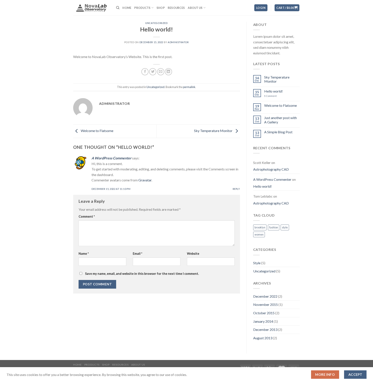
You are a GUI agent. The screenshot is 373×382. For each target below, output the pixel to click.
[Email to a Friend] (160, 71)
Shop (160, 7)
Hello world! (273, 91)
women (259, 234)
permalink (189, 87)
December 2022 (265, 296)
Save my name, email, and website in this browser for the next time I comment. (142, 273)
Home (126, 7)
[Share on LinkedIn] (168, 71)
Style (257, 263)
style (285, 227)
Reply (236, 188)
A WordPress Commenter (111, 158)
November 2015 (265, 304)
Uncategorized (156, 23)
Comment (87, 216)
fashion (273, 227)
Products (142, 7)
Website (193, 253)
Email (137, 253)
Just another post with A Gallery (280, 120)
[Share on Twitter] (152, 71)
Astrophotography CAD (271, 169)
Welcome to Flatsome (96, 131)
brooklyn (259, 227)
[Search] (117, 8)
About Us (195, 7)
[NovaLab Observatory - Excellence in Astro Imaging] (91, 7)
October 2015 (264, 313)
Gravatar (145, 180)
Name (84, 253)
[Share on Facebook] (145, 71)
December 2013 (265, 329)
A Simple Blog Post (278, 132)
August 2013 (262, 338)
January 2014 (263, 321)
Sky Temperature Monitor (213, 131)
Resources (176, 7)
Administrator (178, 42)
